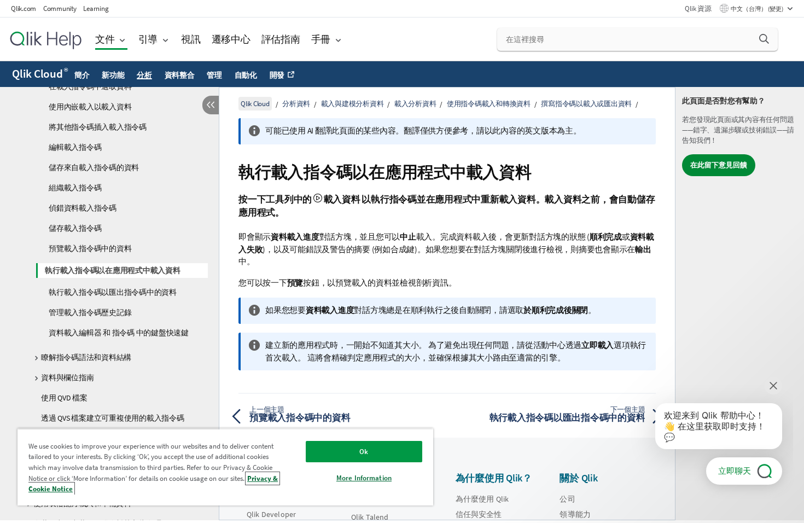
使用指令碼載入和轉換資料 (489, 103)
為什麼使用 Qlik (482, 499)
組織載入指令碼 (75, 188)
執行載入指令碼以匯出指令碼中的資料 (113, 292)
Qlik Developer (271, 514)
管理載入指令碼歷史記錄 (90, 312)
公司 (567, 499)
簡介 (82, 75)
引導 (148, 39)
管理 (214, 75)
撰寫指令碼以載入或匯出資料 (586, 103)
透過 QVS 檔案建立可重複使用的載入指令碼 (112, 418)
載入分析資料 (415, 103)
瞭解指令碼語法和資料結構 (86, 357)
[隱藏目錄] (210, 105)
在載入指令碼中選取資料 (90, 86)
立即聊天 (734, 471)
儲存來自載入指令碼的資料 (94, 167)
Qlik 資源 (698, 8)
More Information (364, 478)
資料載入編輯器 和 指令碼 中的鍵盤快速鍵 (119, 333)
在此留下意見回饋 (718, 165)
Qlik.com (23, 8)
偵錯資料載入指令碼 (82, 208)
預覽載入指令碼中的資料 (90, 248)
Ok (363, 451)
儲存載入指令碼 (75, 228)
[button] (764, 38)
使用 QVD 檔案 (64, 398)
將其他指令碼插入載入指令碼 (98, 127)
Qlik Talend (370, 517)
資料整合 (180, 75)
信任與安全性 (479, 514)
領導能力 (575, 514)
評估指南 (280, 39)
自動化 (246, 75)
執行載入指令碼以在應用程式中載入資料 (112, 270)
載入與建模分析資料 (352, 103)
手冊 (321, 39)
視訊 (191, 39)
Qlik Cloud (39, 74)
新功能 (113, 75)
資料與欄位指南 (67, 377)
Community (60, 8)
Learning (95, 8)
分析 (144, 75)
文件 (105, 39)
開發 (277, 75)
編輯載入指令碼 (75, 147)
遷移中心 (231, 39)
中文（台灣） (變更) (757, 9)
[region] (225, 466)
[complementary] (739, 303)
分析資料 (296, 103)
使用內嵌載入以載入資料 (90, 107)
